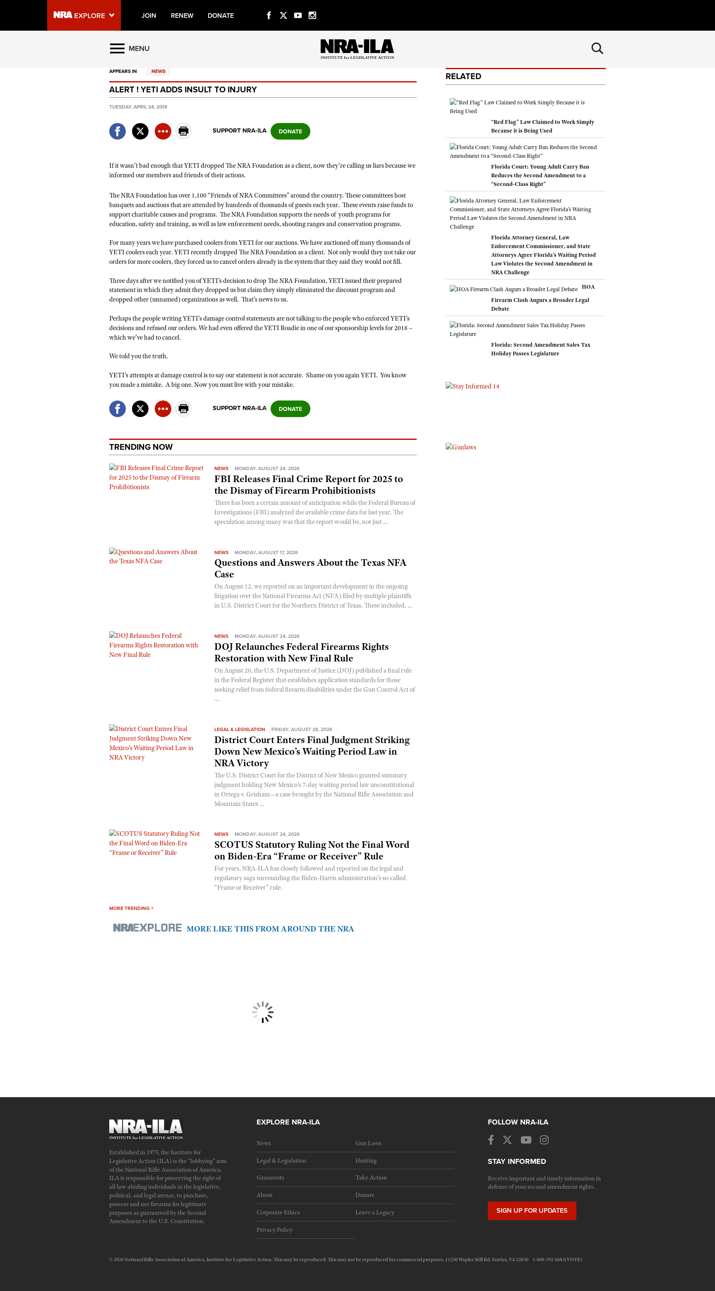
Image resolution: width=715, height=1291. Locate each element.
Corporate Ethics (278, 1212)
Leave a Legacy (374, 1212)
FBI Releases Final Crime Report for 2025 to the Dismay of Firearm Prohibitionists (308, 485)
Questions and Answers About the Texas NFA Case (310, 568)
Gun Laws (368, 1143)
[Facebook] (269, 6)
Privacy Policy (275, 1229)
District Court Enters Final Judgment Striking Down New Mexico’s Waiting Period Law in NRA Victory (312, 751)
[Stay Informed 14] (472, 386)
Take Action (371, 1177)
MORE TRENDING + (131, 908)
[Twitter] (283, 6)
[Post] (140, 126)
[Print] (183, 137)
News (158, 71)
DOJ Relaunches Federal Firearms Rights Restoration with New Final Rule (301, 652)
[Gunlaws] (461, 447)
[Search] (597, 48)
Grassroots (270, 1177)
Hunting (366, 1160)
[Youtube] (298, 6)
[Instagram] (312, 6)
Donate (364, 1195)
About (265, 1195)
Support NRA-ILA (239, 130)
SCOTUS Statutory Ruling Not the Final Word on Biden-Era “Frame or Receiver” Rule (311, 850)
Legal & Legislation (239, 729)
